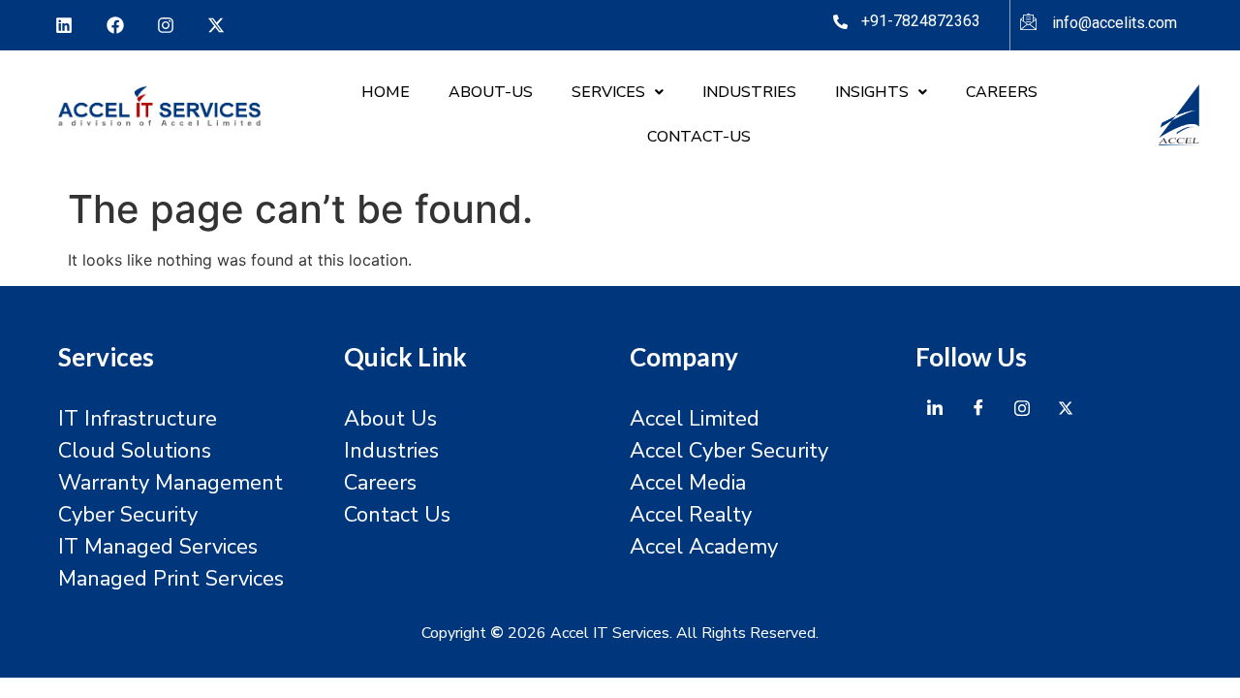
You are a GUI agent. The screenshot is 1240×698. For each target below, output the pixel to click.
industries (749, 92)
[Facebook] (114, 25)
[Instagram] (165, 25)
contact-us (699, 136)
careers (1002, 92)
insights (872, 92)
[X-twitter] (216, 25)
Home (385, 92)
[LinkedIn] (934, 408)
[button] (617, 92)
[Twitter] (1065, 408)
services (608, 92)
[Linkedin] (63, 25)
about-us (491, 92)
